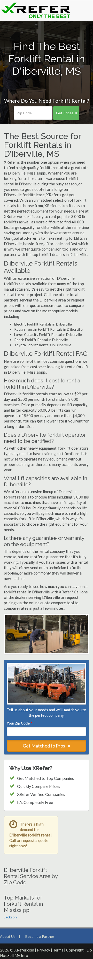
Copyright (75, 950)
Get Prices (64, 113)
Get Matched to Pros (44, 746)
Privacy (43, 950)
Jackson (10, 917)
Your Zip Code (19, 723)
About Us (8, 936)
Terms (58, 950)
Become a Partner (39, 936)
